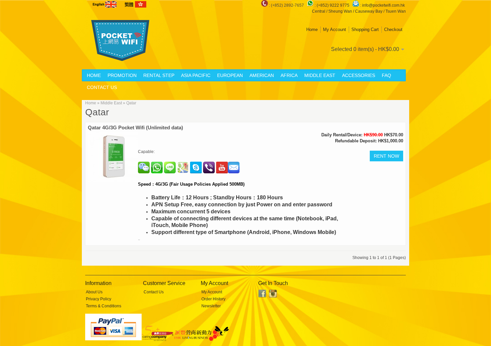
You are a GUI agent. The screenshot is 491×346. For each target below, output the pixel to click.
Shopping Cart (365, 29)
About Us (94, 292)
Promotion (122, 75)
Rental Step (158, 75)
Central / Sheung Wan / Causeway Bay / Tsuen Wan (359, 11)
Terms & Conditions (103, 306)
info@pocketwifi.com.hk (383, 5)
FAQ (386, 75)
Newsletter (211, 306)
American (262, 75)
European (230, 75)
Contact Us (102, 87)
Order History (213, 299)
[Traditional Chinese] (135, 4)
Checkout (393, 29)
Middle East (319, 75)
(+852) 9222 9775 (333, 5)
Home (312, 29)
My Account (334, 29)
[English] (105, 4)
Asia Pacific (195, 75)
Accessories (358, 75)
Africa (289, 75)
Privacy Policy (98, 299)
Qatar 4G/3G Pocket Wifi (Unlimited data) (135, 127)
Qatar (131, 103)
